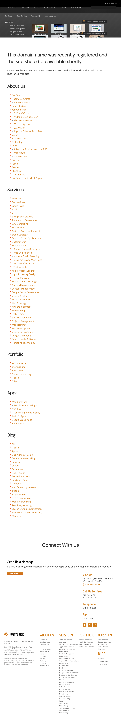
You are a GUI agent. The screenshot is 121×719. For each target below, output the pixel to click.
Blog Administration (22, 454)
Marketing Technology (23, 342)
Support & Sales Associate (27, 131)
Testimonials (36, 16)
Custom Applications (66, 659)
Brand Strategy (20, 234)
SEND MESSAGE (15, 574)
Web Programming (22, 501)
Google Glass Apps (22, 419)
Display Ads (18, 205)
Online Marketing (65, 687)
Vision (15, 134)
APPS (46, 7)
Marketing (17, 483)
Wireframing (18, 310)
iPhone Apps (18, 423)
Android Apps (19, 416)
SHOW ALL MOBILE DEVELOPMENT (95, 33)
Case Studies (22, 16)
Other (15, 381)
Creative (16, 462)
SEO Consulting (20, 223)
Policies (16, 163)
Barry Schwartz (21, 98)
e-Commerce (19, 363)
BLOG (101, 653)
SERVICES (36, 7)
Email (14, 209)
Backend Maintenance (23, 285)
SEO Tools (17, 409)
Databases (17, 469)
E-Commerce (19, 241)
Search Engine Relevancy (26, 412)
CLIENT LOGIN (76, 7)
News (14, 145)
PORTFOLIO (24, 7)
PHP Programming (21, 498)
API (13, 444)
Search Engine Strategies (27, 249)
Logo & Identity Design (24, 274)
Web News (19, 152)
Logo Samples (21, 277)
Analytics (17, 198)
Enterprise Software (22, 216)
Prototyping (18, 313)
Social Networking (21, 374)
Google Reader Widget (25, 405)
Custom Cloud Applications (26, 238)
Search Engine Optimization (27, 508)
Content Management (23, 288)
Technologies (19, 142)
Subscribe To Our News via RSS (30, 149)
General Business (21, 476)
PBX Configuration (21, 299)
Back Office (18, 370)
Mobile (15, 213)
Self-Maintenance (21, 317)
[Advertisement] (50, 41)
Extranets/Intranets (24, 263)
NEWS (53, 7)
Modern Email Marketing (26, 256)
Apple (15, 451)
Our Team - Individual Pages (27, 178)
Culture (15, 465)
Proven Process (20, 138)
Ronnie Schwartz (22, 102)
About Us (12, 7)
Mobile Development (17, 29)
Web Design (18, 227)
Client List (17, 170)
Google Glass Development (26, 292)
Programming (19, 494)
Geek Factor (18, 472)
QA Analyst (19, 127)
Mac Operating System (24, 487)
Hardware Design (21, 480)
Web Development (17, 26)
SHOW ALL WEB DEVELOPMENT (96, 22)
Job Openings (50, 16)
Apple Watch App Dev (23, 270)
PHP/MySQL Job (22, 113)
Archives (101, 658)
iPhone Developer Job (25, 120)
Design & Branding (17, 32)
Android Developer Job (25, 116)
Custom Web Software (18, 34)
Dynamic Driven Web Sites (27, 259)
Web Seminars (19, 245)
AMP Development (21, 306)
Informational (19, 366)
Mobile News (20, 156)
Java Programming (22, 505)
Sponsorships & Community (27, 512)
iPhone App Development (25, 220)
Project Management (23, 321)
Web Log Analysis (22, 252)
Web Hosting (19, 324)
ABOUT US (47, 635)
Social (61, 701)
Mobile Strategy (20, 296)
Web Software (19, 401)
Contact (16, 160)
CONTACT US (102, 665)
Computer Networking (24, 458)
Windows (17, 516)
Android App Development (26, 231)
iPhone (15, 490)
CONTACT (63, 7)
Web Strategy (19, 303)
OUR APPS (105, 635)
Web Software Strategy (24, 281)
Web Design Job (22, 124)
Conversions (18, 202)
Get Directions (92, 584)
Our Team (8, 16)
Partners (16, 167)
